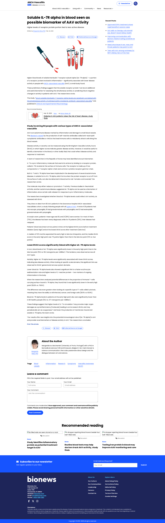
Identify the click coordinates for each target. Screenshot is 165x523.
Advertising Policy (111, 481)
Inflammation (51, 363)
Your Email (67, 382)
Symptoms (72, 363)
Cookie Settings (111, 496)
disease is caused (36, 136)
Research (61, 363)
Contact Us (92, 493)
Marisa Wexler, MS (65, 113)
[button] (124, 3)
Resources (108, 8)
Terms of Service (111, 493)
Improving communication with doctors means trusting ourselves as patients (121, 38)
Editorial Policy (110, 487)
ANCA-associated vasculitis (54, 83)
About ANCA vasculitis (60, 8)
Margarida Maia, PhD (39, 31)
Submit (144, 465)
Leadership (92, 487)
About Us (91, 477)
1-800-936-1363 (38, 497)
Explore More (110, 477)
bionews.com (39, 494)
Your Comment (33, 390)
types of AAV (71, 207)
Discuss (62, 37)
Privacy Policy (110, 490)
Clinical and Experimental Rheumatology (52, 104)
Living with (76, 8)
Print (72, 37)
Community (88, 8)
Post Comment (35, 413)
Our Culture (92, 481)
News (99, 8)
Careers (91, 490)
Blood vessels (36, 364)
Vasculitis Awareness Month (86, 364)
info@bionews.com (39, 496)
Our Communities (94, 484)
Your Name (31, 382)
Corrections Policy (111, 484)
